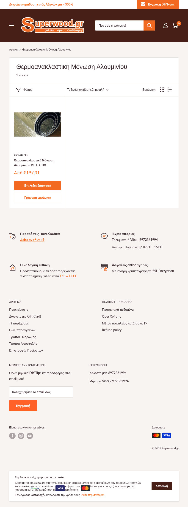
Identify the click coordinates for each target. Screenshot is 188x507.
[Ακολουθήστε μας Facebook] (12, 436)
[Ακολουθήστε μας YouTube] (30, 436)
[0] (175, 25)
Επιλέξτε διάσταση (37, 185)
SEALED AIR (21, 154)
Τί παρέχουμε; (19, 323)
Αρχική (13, 49)
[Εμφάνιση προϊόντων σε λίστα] (170, 89)
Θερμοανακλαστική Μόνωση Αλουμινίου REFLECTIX (34, 162)
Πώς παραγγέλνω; (22, 330)
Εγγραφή (23, 406)
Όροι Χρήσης (111, 316)
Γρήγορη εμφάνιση (37, 197)
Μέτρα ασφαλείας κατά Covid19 (124, 323)
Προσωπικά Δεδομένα (118, 309)
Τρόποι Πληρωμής (22, 337)
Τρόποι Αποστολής (23, 343)
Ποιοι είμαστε (18, 309)
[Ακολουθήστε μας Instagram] (21, 436)
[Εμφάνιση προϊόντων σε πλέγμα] (162, 89)
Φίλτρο (27, 89)
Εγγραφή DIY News (161, 4)
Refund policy (112, 330)
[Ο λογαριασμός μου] (165, 25)
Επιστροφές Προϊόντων (26, 350)
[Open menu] (11, 25)
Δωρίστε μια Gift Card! (25, 316)
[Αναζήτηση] (149, 25)
